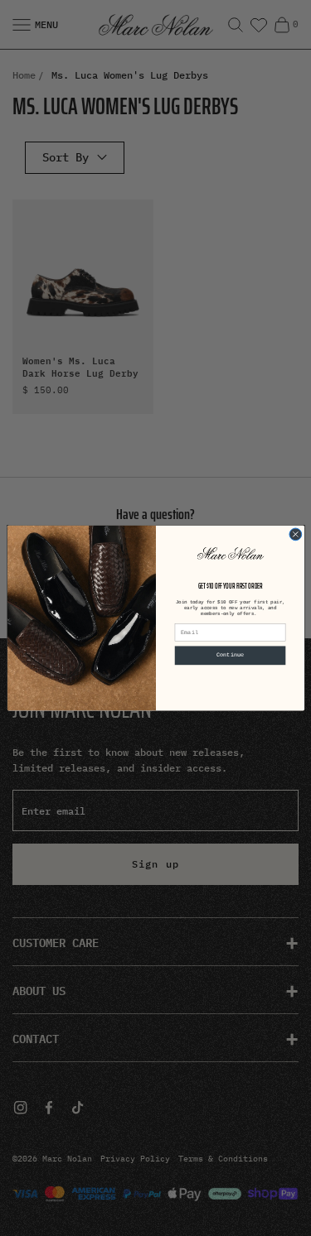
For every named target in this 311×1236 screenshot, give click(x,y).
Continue (230, 655)
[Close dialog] (295, 534)
